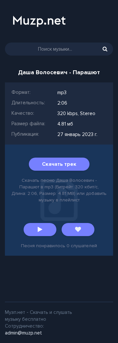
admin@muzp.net (23, 333)
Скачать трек (59, 164)
